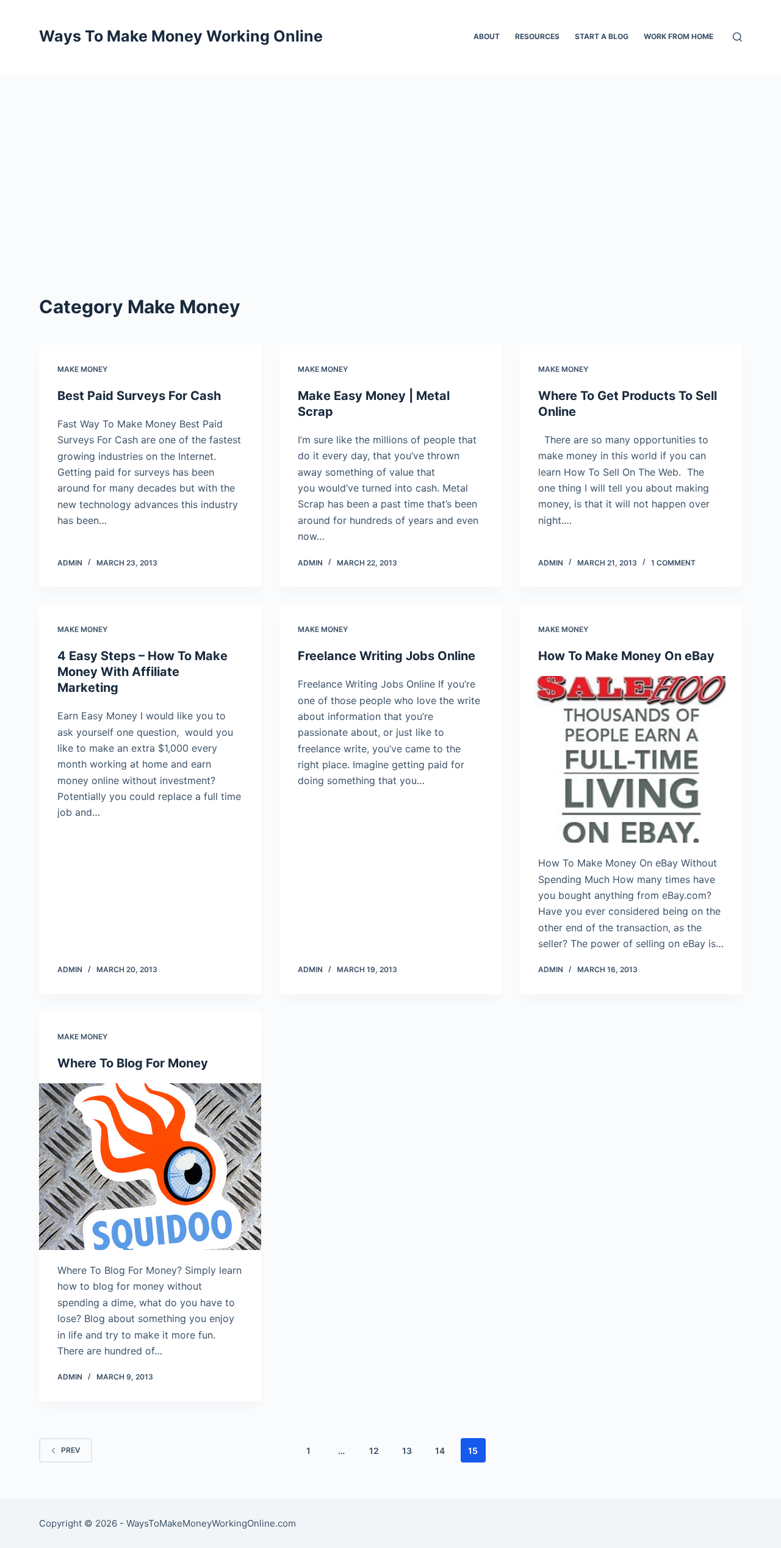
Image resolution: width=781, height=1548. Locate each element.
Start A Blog (601, 36)
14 (440, 1450)
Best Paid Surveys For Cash (139, 395)
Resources (537, 36)
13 (407, 1450)
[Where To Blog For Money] (150, 1166)
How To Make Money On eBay (626, 656)
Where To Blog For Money (132, 1063)
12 (374, 1450)
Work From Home (678, 36)
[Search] (737, 37)
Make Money (82, 369)
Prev (71, 1450)
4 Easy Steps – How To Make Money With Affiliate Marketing (142, 672)
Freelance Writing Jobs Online (386, 656)
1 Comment (673, 562)
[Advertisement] (390, 164)
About (486, 36)
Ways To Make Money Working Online (181, 36)
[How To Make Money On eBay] (631, 759)
